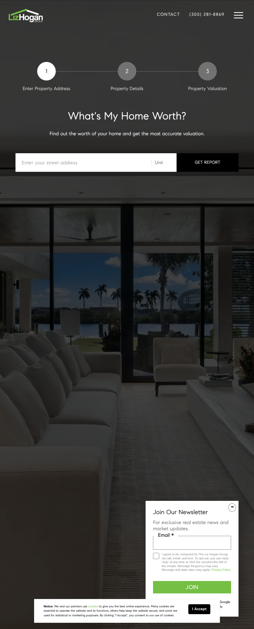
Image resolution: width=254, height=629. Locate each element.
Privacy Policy (220, 570)
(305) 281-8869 (207, 14)
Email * (166, 535)
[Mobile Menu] (238, 15)
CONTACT (168, 14)
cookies (93, 606)
